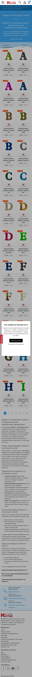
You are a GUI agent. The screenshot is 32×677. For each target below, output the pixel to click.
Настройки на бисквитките (16, 344)
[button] (3, 2)
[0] (29, 3)
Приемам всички (16, 340)
